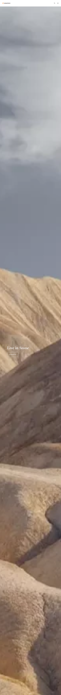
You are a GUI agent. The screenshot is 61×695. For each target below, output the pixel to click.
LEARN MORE (12, 354)
